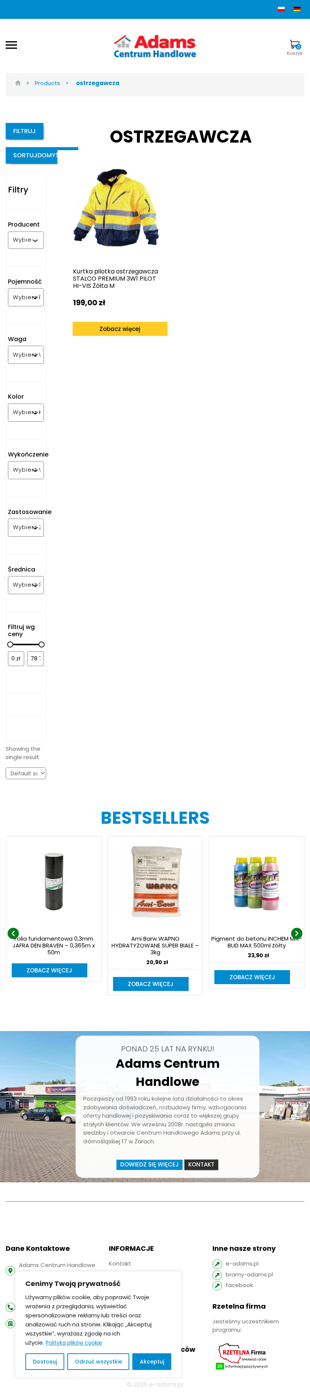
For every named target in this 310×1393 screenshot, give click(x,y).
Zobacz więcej (119, 329)
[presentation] (13, 933)
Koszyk (294, 49)
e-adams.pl (242, 1263)
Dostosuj (45, 1361)
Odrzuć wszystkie (98, 1361)
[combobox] (22, 240)
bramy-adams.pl (249, 1274)
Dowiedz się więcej (149, 1164)
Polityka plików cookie (74, 1342)
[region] (98, 1324)
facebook (239, 1285)
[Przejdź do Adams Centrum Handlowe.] (18, 83)
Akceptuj (152, 1361)
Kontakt (201, 1164)
